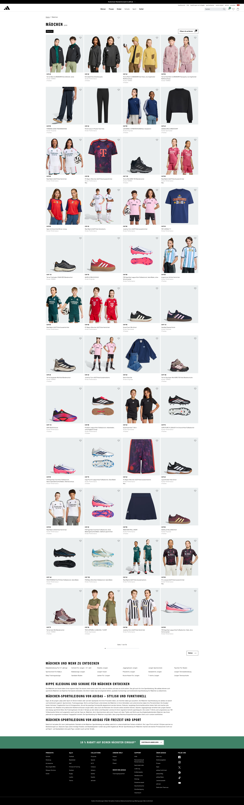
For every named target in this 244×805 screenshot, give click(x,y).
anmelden (232, 5)
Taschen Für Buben (180, 668)
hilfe (188, 5)
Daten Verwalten (109, 801)
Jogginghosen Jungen (130, 668)
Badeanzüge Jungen (78, 672)
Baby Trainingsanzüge (53, 675)
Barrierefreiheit (148, 801)
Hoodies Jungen (102, 668)
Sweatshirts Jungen (155, 672)
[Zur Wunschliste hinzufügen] (80, 38)
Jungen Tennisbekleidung (182, 672)
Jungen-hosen (102, 672)
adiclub (227, 5)
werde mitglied (219, 5)
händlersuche (181, 5)
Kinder (119, 9)
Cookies (117, 801)
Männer (103, 9)
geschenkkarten (210, 5)
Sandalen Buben (76, 675)
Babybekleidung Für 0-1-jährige (56, 668)
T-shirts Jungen (153, 675)
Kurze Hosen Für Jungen (131, 675)
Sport (134, 9)
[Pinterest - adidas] (188, 772)
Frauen (111, 9)
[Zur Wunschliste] (233, 9)
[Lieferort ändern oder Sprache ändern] (238, 5)
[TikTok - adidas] (188, 778)
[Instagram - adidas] (188, 762)
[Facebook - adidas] (188, 757)
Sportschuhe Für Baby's (54, 672)
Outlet (141, 9)
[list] (112, 31)
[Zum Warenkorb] (238, 9)
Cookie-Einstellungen (97, 801)
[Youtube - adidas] (188, 783)
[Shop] (7, 8)
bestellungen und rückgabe (197, 5)
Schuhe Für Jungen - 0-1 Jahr (81, 668)
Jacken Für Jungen (103, 675)
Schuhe (127, 9)
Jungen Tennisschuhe (181, 675)
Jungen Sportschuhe (155, 668)
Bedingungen (139, 801)
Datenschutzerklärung (127, 801)
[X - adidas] (188, 767)
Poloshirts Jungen (129, 672)
